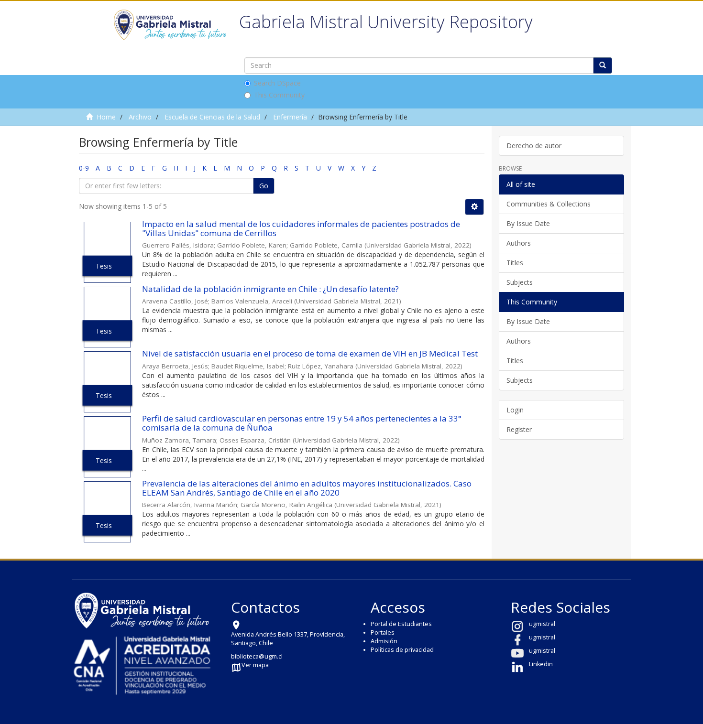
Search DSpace (277, 82)
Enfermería (290, 116)
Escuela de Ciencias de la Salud (212, 116)
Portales (383, 632)
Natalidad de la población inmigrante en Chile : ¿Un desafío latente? (270, 288)
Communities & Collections (548, 203)
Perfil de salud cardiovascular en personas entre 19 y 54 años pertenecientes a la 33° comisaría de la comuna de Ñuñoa (301, 423)
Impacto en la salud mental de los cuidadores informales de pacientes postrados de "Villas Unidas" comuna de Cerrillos (301, 228)
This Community (279, 94)
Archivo (140, 116)
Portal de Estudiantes (401, 624)
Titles (514, 262)
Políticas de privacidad (402, 650)
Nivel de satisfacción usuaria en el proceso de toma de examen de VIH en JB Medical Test (310, 353)
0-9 (84, 168)
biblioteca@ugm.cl (257, 656)
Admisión (384, 641)
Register (519, 429)
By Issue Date (528, 223)
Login (515, 409)
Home (106, 116)
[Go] (602, 65)
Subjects (519, 282)
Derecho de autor (533, 145)
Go (263, 185)
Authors (518, 243)
